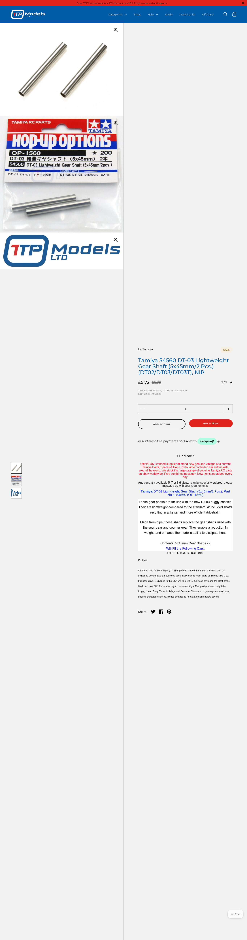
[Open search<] (225, 14)
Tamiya (147, 349)
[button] (228, 408)
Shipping (157, 390)
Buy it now (211, 423)
